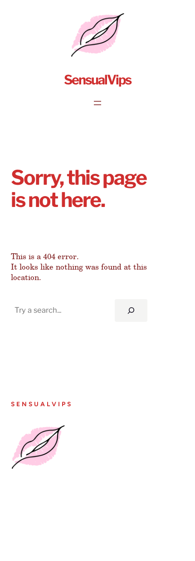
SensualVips (97, 80)
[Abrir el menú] (97, 103)
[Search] (131, 310)
